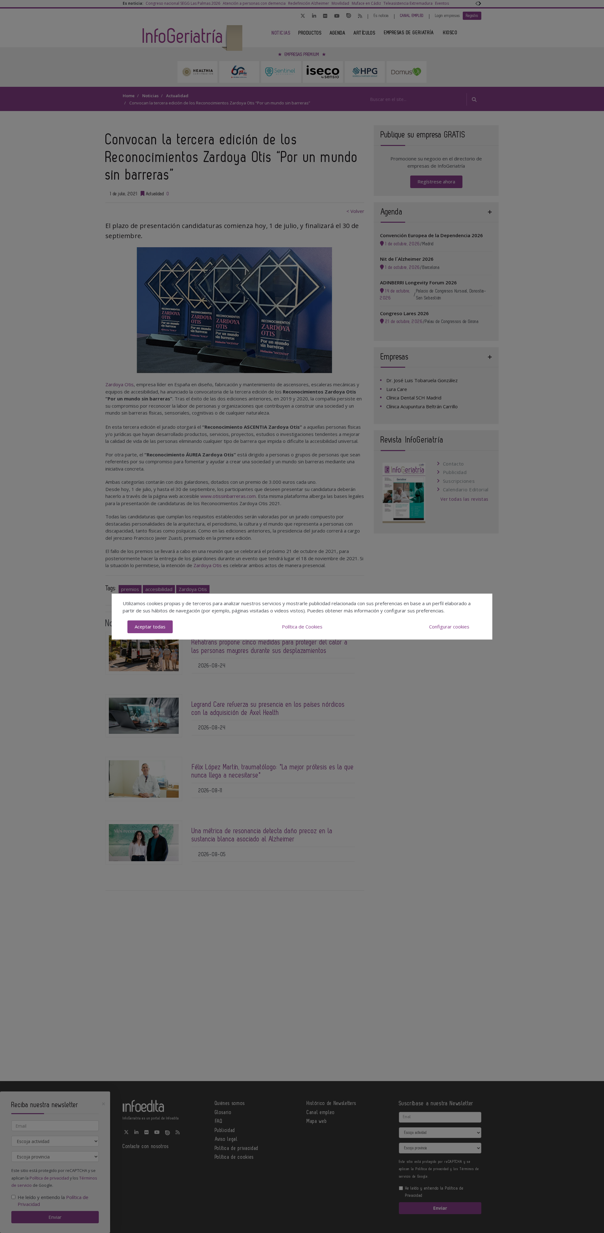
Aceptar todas (150, 626)
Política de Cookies (302, 626)
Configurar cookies (449, 626)
